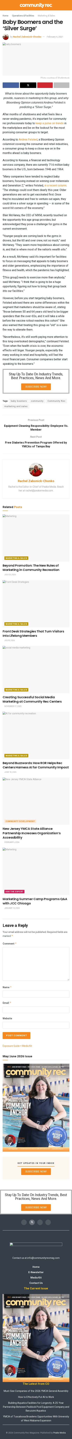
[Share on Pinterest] (45, 85)
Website (7, 1018)
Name (7, 987)
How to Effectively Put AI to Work (36, 1397)
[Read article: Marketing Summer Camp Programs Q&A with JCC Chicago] (36, 871)
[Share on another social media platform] (61, 85)
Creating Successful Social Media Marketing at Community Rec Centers (32, 699)
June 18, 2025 (10, 772)
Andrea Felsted (28, 139)
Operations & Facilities (23, 15)
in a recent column (55, 185)
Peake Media (59, 1432)
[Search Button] (67, 5)
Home (5, 15)
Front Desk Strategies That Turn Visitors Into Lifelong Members (33, 633)
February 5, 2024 (11, 842)
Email (7, 1003)
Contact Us (36, 1283)
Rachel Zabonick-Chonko (27, 36)
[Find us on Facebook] (24, 1222)
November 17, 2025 (12, 706)
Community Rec (56, 401)
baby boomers (19, 401)
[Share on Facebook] (11, 85)
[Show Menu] (4, 5)
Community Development (20, 821)
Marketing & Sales (46, 15)
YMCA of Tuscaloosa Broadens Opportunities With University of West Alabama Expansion (36, 1418)
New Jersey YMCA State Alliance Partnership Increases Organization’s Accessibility (32, 832)
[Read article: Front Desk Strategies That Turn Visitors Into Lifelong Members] (36, 603)
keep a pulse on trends (50, 123)
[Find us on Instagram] (40, 1222)
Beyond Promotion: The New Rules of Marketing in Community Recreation (31, 567)
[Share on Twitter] (28, 85)
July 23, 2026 (10, 574)
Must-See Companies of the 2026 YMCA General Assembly (36, 1391)
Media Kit (36, 1278)
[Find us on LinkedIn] (48, 1222)
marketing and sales (16, 406)
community (37, 401)
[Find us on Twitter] (32, 1222)
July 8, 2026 (9, 640)
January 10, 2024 (12, 908)
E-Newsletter (36, 1272)
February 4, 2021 (55, 36)
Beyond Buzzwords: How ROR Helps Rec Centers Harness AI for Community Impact (36, 765)
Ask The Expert (14, 891)
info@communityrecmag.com (43, 1258)
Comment (10, 944)
